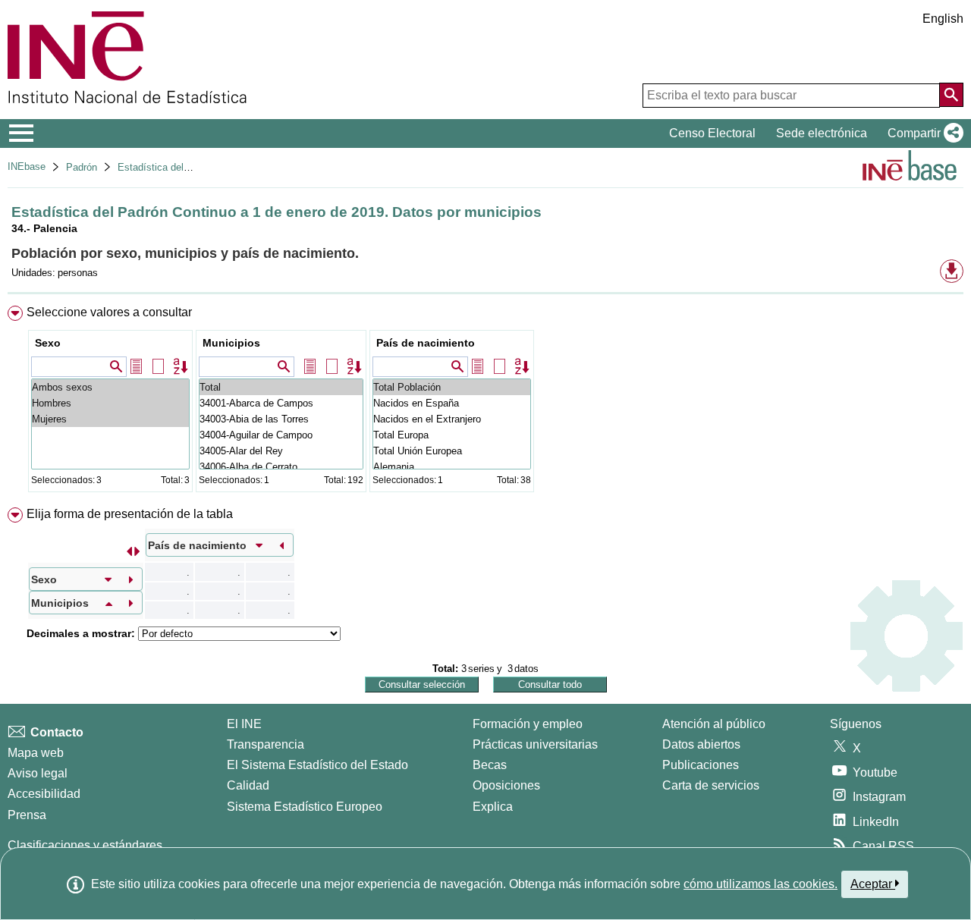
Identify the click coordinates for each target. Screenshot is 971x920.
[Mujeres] (110, 419)
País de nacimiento (425, 343)
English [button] (942, 18)
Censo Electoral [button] (712, 133)
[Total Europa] (451, 435)
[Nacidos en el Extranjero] (451, 419)
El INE (244, 723)
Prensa (27, 815)
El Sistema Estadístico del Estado (317, 764)
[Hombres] (110, 403)
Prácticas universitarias (535, 744)
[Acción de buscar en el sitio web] (951, 95)
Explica (493, 806)
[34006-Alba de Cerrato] (281, 467)
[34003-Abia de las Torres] (281, 419)
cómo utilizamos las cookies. (760, 884)
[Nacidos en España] (451, 403)
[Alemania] (451, 467)
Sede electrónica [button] (821, 133)
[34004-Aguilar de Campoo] (281, 435)
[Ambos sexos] (110, 387)
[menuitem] (485, 402)
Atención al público (713, 723)
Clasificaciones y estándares (85, 845)
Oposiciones (506, 785)
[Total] (281, 387)
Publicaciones (700, 764)
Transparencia (265, 744)
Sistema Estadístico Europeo (304, 806)
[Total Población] (451, 387)
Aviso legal (38, 773)
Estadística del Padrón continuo (188, 167)
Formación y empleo (528, 723)
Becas (490, 764)
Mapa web (36, 752)
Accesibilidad (44, 793)
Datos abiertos (701, 744)
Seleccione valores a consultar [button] (109, 312)
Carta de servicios (710, 785)
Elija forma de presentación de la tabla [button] (130, 513)
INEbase (27, 166)
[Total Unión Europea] (451, 451)
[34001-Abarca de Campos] (281, 403)
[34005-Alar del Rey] (281, 451)
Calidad (248, 785)
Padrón (81, 167)
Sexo (48, 343)
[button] (922, 133)
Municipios (231, 343)
